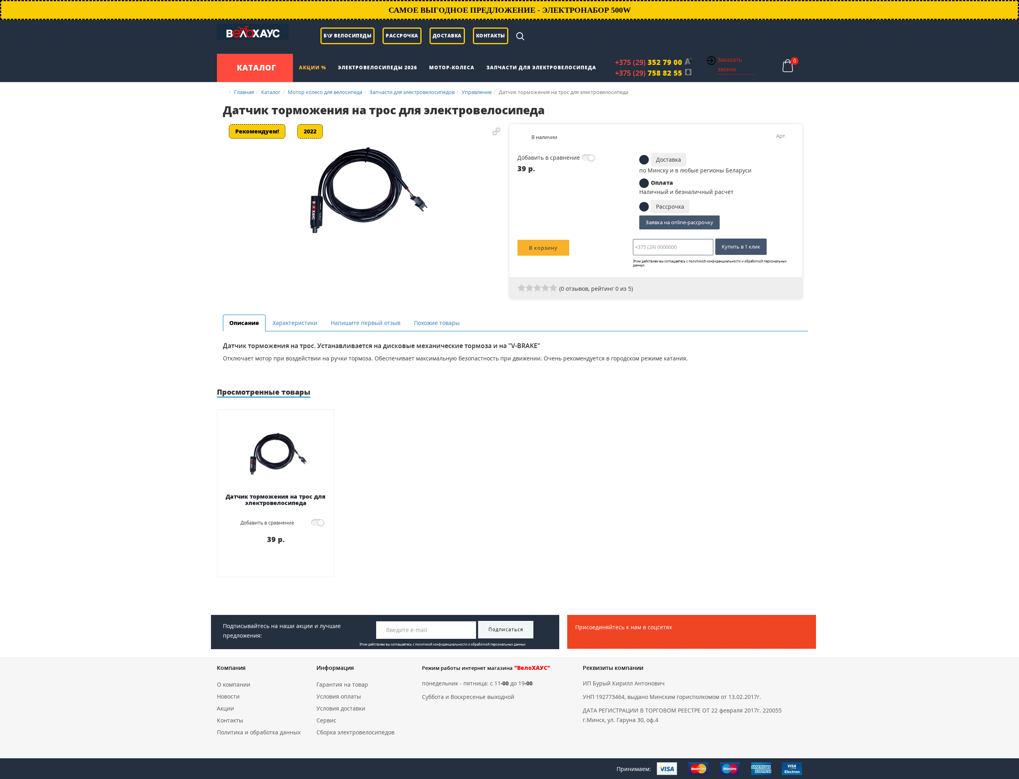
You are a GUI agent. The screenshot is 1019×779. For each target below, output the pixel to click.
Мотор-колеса (451, 67)
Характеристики (295, 323)
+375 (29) (648, 62)
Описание (244, 323)
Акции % (312, 67)
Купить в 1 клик (741, 246)
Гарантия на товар (342, 684)
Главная (244, 92)
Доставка (447, 35)
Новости (228, 696)
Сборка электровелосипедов (355, 732)
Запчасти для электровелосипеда (541, 67)
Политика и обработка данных (259, 732)
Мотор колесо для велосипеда (325, 92)
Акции (225, 708)
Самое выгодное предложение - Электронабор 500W (509, 10)
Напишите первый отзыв (365, 323)
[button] (496, 131)
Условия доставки (340, 708)
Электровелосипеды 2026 (377, 67)
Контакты (490, 35)
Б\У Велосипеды (347, 35)
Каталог (271, 92)
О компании (233, 684)
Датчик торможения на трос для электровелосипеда (276, 500)
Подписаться (505, 629)
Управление (477, 92)
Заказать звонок (730, 64)
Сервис (326, 720)
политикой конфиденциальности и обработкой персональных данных (710, 263)
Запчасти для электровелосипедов (412, 92)
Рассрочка (402, 35)
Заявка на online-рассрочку (679, 222)
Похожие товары (437, 323)
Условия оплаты (338, 696)
